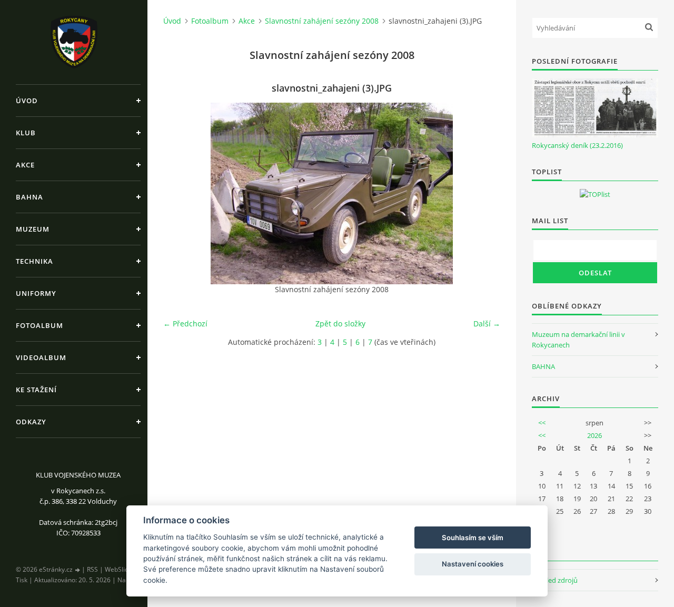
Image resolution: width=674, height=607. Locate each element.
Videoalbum (41, 357)
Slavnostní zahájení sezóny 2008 (322, 21)
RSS (92, 569)
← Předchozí (185, 324)
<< (542, 422)
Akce (25, 165)
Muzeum (32, 229)
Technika (34, 261)
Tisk (21, 579)
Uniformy (36, 293)
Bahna (29, 197)
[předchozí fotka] (180, 193)
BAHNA (543, 366)
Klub (26, 132)
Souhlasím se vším (472, 537)
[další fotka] (483, 193)
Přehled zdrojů (555, 580)
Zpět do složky (340, 324)
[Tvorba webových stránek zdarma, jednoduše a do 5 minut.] (78, 570)
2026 (594, 435)
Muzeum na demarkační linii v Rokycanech (578, 340)
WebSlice (118, 569)
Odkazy (31, 421)
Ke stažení (36, 389)
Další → (486, 324)
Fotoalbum (39, 325)
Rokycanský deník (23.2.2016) (577, 145)
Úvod (27, 100)
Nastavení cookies (472, 564)
